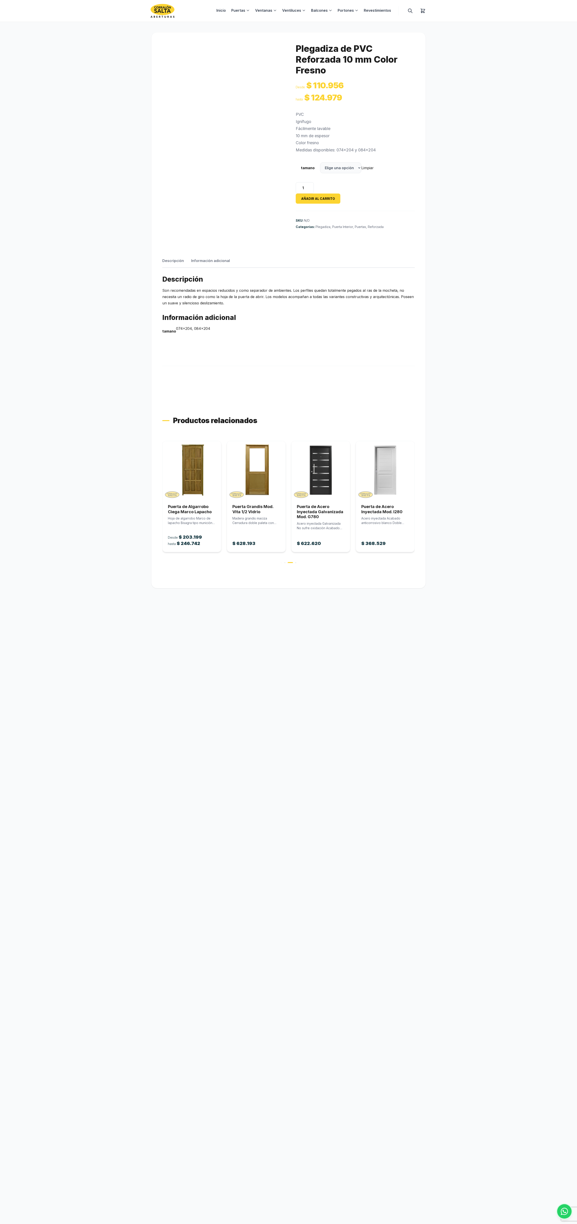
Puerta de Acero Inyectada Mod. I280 (317, 509)
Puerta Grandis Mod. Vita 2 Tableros (381, 509)
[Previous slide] (162, 502)
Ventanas (263, 10)
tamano (308, 168)
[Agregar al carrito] (191, 470)
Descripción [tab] (173, 260)
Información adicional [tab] (210, 260)
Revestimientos (377, 10)
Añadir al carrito (318, 199)
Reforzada (376, 227)
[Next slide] (415, 502)
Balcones (319, 10)
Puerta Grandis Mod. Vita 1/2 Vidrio (188, 509)
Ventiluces (291, 10)
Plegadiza (323, 227)
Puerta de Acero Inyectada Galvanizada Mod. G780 (255, 511)
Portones (346, 10)
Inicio (221, 10)
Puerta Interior (342, 227)
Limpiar (367, 168)
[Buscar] (410, 10)
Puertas (238, 10)
